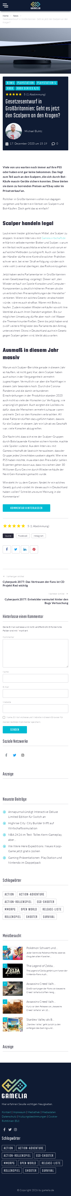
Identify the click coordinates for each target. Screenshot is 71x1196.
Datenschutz (9, 1116)
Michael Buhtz (33, 131)
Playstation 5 (46, 83)
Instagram (39, 535)
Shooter (32, 917)
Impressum (19, 1112)
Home (5, 16)
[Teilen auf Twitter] (16, 549)
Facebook (22, 535)
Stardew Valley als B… (40, 1019)
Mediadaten (49, 1112)
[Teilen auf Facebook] (7, 549)
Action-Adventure (31, 894)
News (15, 16)
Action (9, 894)
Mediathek (34, 1112)
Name (6, 671)
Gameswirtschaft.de (54, 238)
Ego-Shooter (45, 902)
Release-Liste (52, 909)
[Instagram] (23, 755)
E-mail (6, 687)
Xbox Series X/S (28, 88)
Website (7, 702)
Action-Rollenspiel (18, 902)
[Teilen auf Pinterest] (34, 549)
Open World (29, 909)
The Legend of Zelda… (40, 966)
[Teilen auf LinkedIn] (25, 549)
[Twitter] (14, 755)
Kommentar (8, 637)
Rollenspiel (13, 917)
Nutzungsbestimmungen (32, 1116)
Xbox (10, 88)
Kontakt (6, 1112)
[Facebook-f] (6, 755)
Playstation (25, 83)
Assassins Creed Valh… (41, 984)
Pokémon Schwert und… (42, 948)
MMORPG (10, 909)
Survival (49, 917)
